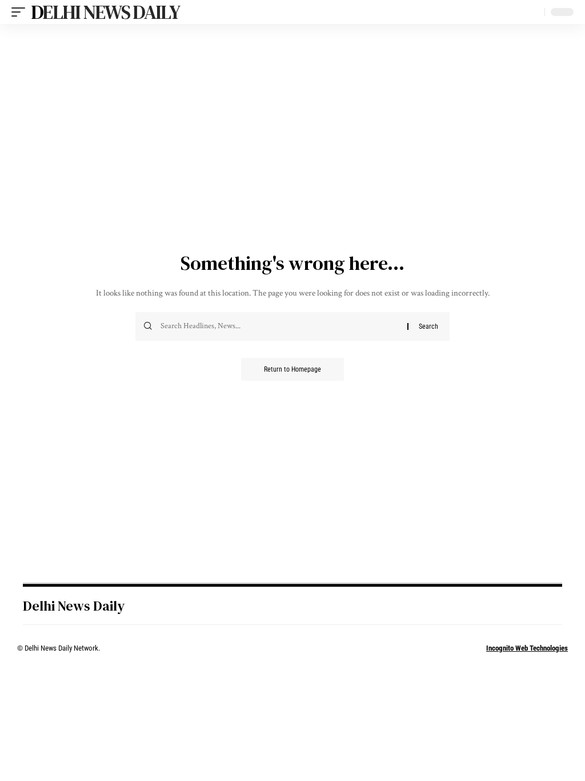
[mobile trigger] (21, 12)
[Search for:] (279, 326)
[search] (533, 12)
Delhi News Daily (105, 12)
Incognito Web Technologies (527, 648)
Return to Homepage (292, 369)
